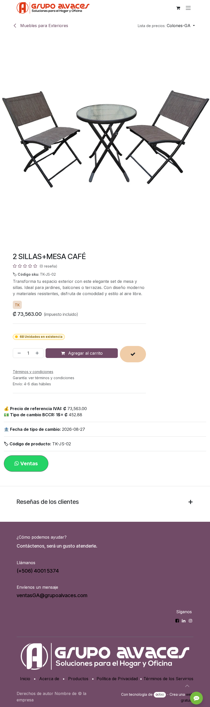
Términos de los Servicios (168, 678)
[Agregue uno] (38, 353)
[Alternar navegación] (188, 8)
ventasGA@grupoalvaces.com (52, 595)
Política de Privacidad (117, 678)
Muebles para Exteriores (43, 25)
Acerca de (49, 678)
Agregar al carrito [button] (85, 353)
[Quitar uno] (18, 353)
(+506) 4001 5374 (38, 571)
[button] (166, 25)
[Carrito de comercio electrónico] (178, 8)
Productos (78, 678)
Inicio (25, 678)
